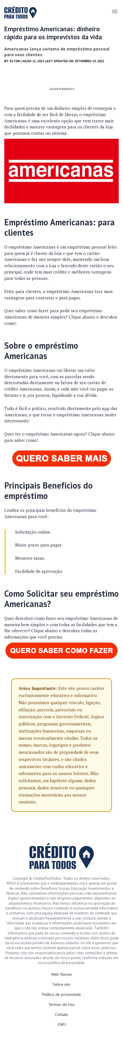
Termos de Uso (61, 1004)
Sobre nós (61, 984)
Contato (61, 1014)
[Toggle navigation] (114, 11)
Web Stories (61, 974)
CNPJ (61, 1024)
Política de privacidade (61, 994)
